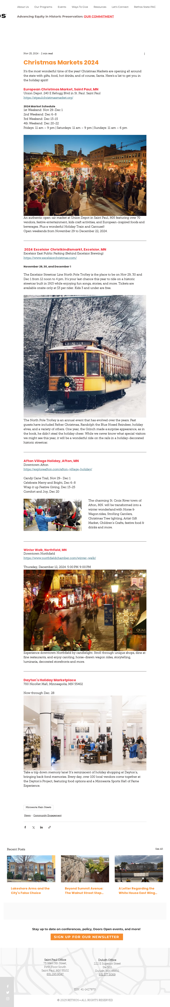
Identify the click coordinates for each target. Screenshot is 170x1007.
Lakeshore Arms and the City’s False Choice (30, 890)
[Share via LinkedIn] (41, 827)
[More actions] (144, 54)
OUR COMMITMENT (99, 16)
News (27, 816)
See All (159, 849)
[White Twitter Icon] (8, 992)
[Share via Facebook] (25, 827)
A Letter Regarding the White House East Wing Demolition (137, 890)
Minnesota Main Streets (38, 807)
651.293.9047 (55, 974)
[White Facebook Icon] (8, 986)
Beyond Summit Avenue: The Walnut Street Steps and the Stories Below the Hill (85, 890)
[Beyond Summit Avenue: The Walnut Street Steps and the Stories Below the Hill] (85, 868)
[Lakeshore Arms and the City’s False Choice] (31, 868)
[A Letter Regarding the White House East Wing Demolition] (139, 868)
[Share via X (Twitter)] (33, 827)
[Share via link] (49, 827)
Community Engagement (47, 816)
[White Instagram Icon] (8, 999)
